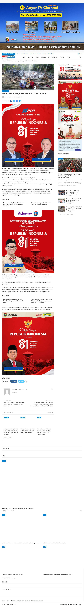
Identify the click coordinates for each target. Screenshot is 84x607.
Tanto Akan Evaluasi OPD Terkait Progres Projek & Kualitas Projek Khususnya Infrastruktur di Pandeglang (41, 404)
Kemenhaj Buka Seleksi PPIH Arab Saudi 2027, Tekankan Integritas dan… (74, 208)
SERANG (61, 159)
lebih (68, 57)
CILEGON (6, 417)
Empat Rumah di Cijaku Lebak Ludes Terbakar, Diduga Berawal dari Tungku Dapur (13, 301)
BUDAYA (43, 57)
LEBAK (39, 417)
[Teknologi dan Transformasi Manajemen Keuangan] (42, 483)
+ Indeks (39, 54)
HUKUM (62, 57)
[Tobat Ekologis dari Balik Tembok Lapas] (21, 559)
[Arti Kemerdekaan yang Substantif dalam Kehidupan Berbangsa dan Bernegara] (21, 528)
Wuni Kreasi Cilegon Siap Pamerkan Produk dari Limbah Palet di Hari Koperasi (14, 404)
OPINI (4, 461)
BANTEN (30, 57)
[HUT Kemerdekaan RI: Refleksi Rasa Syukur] (62, 528)
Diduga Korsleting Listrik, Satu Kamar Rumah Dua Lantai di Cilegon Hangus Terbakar (13, 204)
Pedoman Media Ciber (48, 54)
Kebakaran (8, 378)
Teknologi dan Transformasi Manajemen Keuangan (18, 508)
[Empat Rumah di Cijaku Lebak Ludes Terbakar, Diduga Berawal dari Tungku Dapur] (45, 422)
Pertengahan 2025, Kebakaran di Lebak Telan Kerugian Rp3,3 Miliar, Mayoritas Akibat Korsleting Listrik (41, 301)
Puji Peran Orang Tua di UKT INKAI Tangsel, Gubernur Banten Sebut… (73, 200)
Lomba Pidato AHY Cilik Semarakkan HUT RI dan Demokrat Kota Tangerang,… (73, 192)
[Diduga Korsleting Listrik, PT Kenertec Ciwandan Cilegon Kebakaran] (28, 422)
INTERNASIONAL (53, 57)
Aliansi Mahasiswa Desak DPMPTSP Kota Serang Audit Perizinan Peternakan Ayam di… (69, 175)
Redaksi (26, 54)
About (18, 54)
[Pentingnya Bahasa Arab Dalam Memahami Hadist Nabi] (62, 559)
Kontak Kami (33, 54)
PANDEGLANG (6, 91)
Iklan (22, 54)
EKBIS (36, 57)
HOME (23, 57)
